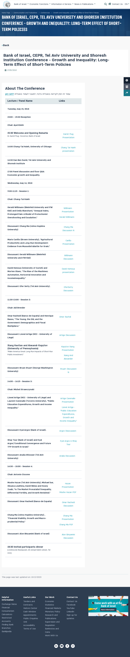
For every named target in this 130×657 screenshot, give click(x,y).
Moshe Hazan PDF (67, 492)
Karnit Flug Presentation (68, 136)
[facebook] (67, 646)
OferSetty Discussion (68, 289)
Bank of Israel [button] (20, 4)
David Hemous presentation (68, 270)
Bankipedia (6, 631)
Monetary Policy (52, 611)
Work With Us (51, 635)
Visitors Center (30, 608)
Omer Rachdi (65, 316)
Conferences (45, 13)
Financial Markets (53, 608)
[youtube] (62, 646)
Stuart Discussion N (68, 371)
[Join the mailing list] (127, 93)
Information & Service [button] (61, 4)
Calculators (7, 614)
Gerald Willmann (66, 217)
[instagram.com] (73, 646)
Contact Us (72, 601)
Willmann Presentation (68, 210)
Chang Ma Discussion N (68, 229)
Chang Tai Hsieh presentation (68, 149)
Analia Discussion (67, 456)
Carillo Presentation (68, 242)
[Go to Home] (110, 4)
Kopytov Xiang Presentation (67, 348)
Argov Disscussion (67, 431)
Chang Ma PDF (66, 524)
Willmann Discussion (68, 257)
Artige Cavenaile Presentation (67, 400)
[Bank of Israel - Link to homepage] (6, 4)
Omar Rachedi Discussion (68, 504)
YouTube (71, 608)
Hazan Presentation (68, 485)
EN (126, 4)
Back (6, 45)
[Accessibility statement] (127, 80)
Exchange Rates (9, 604)
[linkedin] (56, 646)
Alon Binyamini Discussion (68, 536)
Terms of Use (29, 628)
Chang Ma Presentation (68, 517)
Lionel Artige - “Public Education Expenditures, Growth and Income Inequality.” (68, 414)
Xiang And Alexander (68, 357)
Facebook (71, 604)
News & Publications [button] (84, 4)
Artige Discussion (67, 335)
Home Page (6, 13)
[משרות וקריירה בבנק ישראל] (108, 606)
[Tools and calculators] (127, 86)
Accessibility (29, 625)
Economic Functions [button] (39, 4)
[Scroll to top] (123, 650)
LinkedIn (70, 611)
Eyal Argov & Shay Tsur (68, 443)
